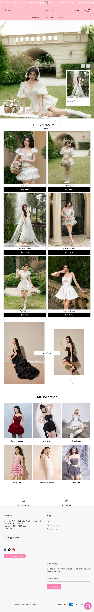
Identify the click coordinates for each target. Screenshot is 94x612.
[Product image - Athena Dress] (78, 84)
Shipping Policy (53, 529)
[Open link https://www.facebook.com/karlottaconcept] (5, 549)
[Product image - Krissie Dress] (69, 282)
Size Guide (49, 18)
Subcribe (54, 587)
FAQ (48, 521)
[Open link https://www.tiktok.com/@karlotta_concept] (9, 549)
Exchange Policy (53, 525)
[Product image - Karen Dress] (69, 220)
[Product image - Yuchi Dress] (25, 282)
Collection (35, 18)
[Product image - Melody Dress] (69, 157)
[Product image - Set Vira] (25, 157)
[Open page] (49, 10)
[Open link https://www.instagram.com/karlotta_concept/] (13, 549)
